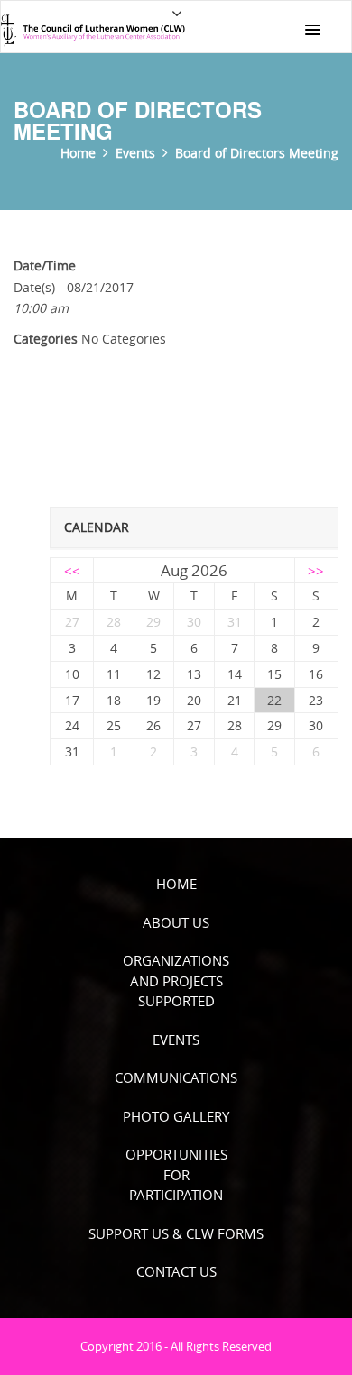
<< (72, 571)
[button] (312, 30)
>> (316, 571)
